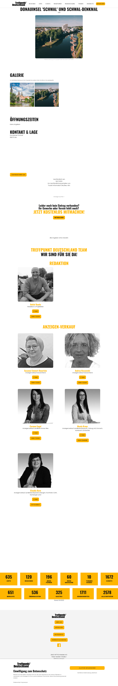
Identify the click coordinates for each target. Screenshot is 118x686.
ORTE (40, 4)
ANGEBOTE (90, 4)
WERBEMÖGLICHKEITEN (59, 640)
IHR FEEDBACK (59, 635)
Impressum (24, 682)
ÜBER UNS (59, 622)
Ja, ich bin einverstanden (87, 668)
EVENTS (48, 4)
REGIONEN (32, 4)
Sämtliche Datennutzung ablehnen (87, 673)
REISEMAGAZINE (70, 4)
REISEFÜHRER (58, 4)
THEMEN (80, 4)
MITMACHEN (100, 4)
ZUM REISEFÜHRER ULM (18, 175)
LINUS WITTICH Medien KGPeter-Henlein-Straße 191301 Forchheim (59, 657)
